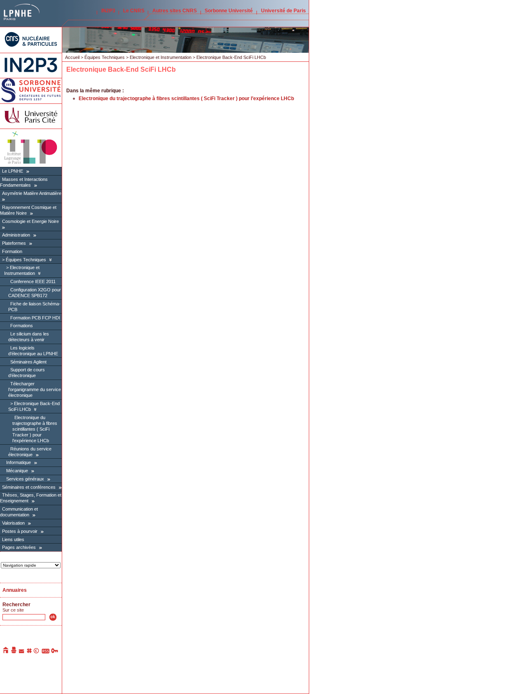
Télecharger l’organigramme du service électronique (34, 389)
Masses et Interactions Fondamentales (24, 182)
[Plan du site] (29, 652)
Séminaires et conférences (29, 487)
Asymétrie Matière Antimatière (31, 193)
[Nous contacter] (22, 652)
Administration (16, 234)
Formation (12, 251)
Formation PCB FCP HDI (35, 317)
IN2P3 (108, 11)
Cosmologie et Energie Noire (30, 221)
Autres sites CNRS (174, 11)
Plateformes (14, 243)
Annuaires (14, 590)
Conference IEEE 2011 (33, 281)
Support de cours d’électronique (26, 372)
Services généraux (25, 478)
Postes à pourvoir (19, 531)
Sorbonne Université (229, 11)
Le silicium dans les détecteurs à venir (28, 336)
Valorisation (13, 522)
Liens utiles (13, 539)
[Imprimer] (14, 652)
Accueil (72, 57)
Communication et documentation (19, 511)
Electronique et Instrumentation (22, 270)
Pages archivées (19, 547)
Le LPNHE (12, 171)
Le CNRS (134, 11)
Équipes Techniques (26, 259)
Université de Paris (283, 11)
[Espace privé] (55, 652)
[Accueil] (6, 652)
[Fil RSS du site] (45, 652)
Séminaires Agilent (28, 361)
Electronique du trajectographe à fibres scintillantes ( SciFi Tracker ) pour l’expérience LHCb (34, 429)
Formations (21, 325)
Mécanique (17, 470)
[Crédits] (36, 652)
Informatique (18, 462)
